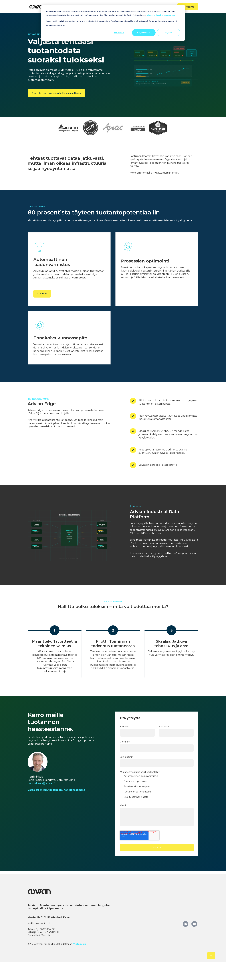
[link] (38, 6)
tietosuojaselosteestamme (161, 15)
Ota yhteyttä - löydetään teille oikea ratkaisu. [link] (56, 93)
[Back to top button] (211, 955)
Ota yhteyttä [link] (187, 7)
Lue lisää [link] (42, 293)
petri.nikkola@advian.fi (41, 783)
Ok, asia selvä (143, 32)
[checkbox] (157, 787)
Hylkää (168, 32)
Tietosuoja (79, 944)
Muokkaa (119, 32)
